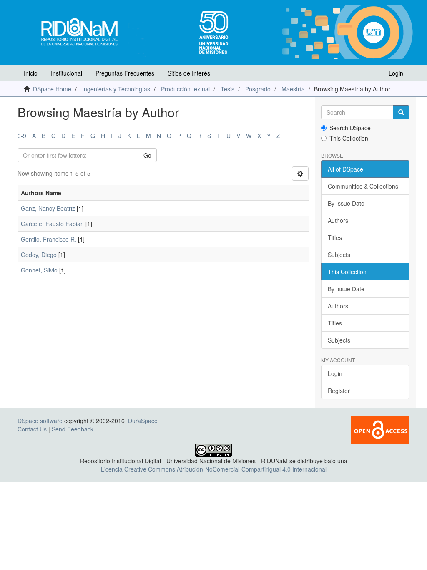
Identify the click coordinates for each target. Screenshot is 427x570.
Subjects (339, 254)
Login (335, 373)
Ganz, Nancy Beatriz (48, 208)
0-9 (22, 135)
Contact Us (32, 429)
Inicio (31, 73)
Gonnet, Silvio (39, 270)
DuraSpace (143, 420)
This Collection (348, 138)
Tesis (227, 89)
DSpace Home (52, 89)
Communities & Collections (363, 186)
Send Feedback (72, 429)
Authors (338, 220)
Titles (335, 237)
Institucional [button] (66, 73)
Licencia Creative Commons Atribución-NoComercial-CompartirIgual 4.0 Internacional (214, 469)
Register (339, 390)
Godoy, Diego (39, 254)
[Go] (401, 112)
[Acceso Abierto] (380, 429)
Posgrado (258, 89)
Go (147, 155)
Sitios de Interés (189, 73)
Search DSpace (350, 128)
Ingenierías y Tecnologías (116, 89)
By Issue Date (346, 203)
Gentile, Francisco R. (48, 239)
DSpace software (40, 420)
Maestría (293, 89)
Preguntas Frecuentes (124, 73)
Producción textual (185, 89)
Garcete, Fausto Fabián (52, 223)
